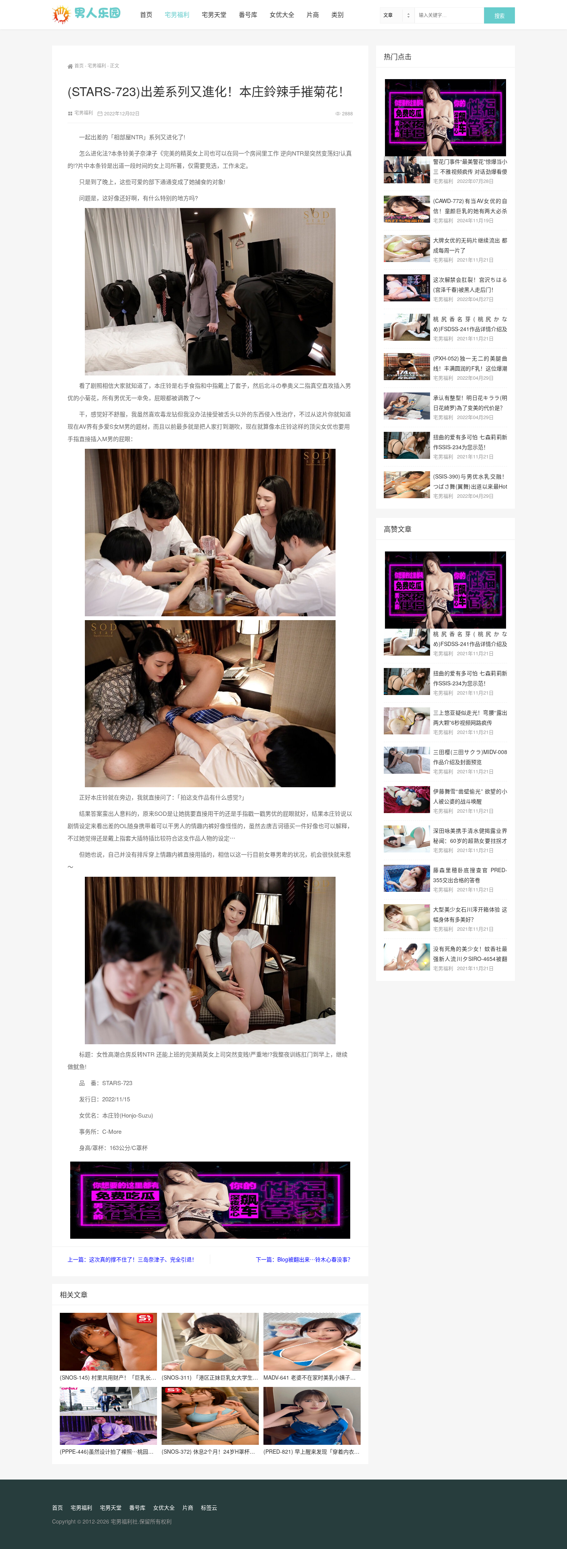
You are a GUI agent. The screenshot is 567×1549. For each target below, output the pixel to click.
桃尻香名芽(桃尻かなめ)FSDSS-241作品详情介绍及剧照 (470, 323)
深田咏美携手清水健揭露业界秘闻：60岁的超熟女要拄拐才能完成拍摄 (470, 835)
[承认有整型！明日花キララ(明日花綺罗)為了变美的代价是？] (407, 405)
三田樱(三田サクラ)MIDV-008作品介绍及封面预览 (470, 756)
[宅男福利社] (93, 14)
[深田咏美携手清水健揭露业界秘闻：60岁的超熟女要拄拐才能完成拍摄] (407, 838)
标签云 (209, 1507)
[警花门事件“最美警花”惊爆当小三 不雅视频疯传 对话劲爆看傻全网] (407, 169)
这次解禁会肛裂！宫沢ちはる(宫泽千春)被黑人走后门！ (470, 284)
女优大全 (282, 14)
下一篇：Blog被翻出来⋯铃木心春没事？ (304, 1259)
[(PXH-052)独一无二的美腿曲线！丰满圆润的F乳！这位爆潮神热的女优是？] (407, 366)
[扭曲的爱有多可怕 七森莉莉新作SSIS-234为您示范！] (407, 445)
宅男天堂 (214, 14)
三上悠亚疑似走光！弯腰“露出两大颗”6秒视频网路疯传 (470, 717)
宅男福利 (177, 14)
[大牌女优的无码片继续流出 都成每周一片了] (407, 248)
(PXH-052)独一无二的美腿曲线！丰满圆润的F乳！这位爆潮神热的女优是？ (470, 363)
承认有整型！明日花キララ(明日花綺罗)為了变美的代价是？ (470, 402)
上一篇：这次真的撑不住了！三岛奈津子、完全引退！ (132, 1259)
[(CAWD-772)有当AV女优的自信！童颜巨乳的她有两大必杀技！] (407, 209)
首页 (146, 14)
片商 (313, 14)
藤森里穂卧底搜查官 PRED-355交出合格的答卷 (470, 874)
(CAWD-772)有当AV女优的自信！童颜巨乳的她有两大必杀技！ (470, 205)
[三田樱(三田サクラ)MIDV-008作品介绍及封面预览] (407, 760)
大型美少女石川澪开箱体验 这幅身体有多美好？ (470, 914)
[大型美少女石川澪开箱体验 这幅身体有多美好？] (407, 917)
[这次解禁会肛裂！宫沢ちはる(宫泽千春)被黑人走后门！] (407, 287)
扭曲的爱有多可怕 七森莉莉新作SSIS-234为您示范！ (470, 441)
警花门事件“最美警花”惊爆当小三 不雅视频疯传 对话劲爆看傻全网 (470, 166)
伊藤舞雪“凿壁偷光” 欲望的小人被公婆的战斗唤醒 (470, 796)
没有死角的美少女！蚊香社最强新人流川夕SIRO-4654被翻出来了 (470, 953)
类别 (337, 14)
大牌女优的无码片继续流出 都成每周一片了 (470, 245)
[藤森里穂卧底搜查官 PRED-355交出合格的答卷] (407, 878)
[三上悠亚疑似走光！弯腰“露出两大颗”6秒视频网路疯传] (407, 720)
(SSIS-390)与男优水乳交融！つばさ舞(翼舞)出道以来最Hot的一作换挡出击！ (470, 481)
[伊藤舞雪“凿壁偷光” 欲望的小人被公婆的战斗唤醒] (407, 799)
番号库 (248, 14)
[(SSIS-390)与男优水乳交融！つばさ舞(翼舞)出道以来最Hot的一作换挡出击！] (407, 484)
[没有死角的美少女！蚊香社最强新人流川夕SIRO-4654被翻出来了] (407, 957)
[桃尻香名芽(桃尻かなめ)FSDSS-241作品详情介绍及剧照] (407, 327)
